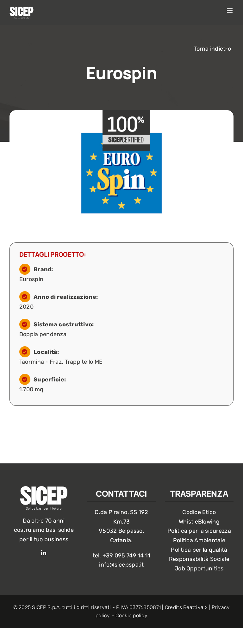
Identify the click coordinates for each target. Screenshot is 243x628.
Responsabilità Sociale (199, 559)
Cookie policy (131, 615)
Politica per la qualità (199, 549)
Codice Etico (199, 512)
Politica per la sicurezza (199, 530)
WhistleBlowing (199, 521)
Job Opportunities (199, 568)
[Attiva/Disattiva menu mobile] (230, 10)
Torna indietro (212, 48)
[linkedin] (43, 552)
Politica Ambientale (199, 540)
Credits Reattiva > (186, 607)
